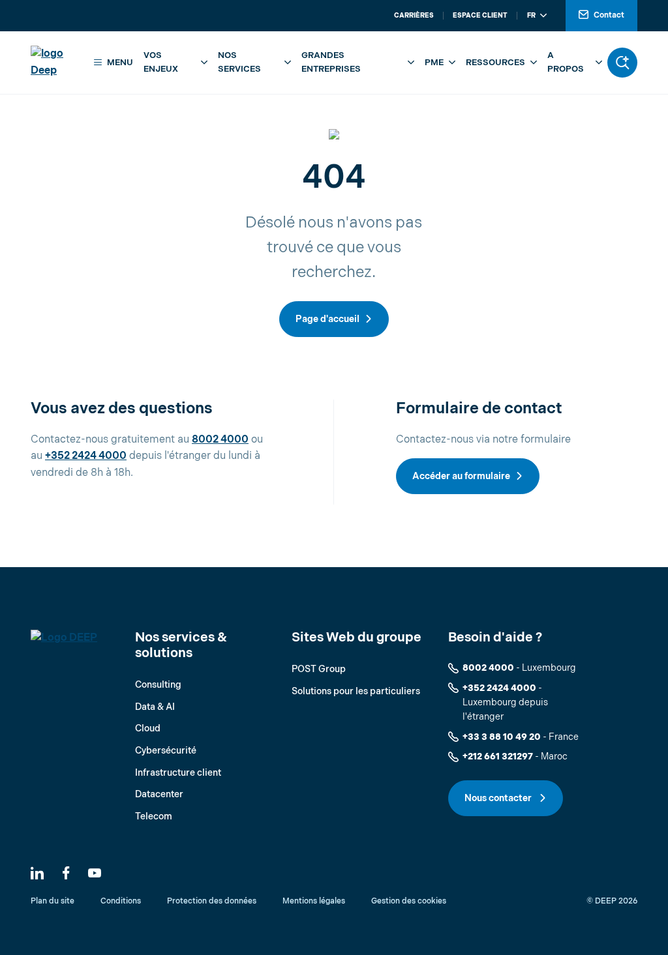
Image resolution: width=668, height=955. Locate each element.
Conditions (120, 901)
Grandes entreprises (331, 62)
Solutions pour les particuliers (356, 691)
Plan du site (52, 901)
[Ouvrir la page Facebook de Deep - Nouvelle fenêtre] (65, 872)
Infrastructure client (178, 772)
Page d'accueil (327, 319)
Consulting (158, 684)
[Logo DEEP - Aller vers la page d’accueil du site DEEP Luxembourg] (58, 62)
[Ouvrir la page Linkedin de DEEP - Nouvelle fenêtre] (37, 872)
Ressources (495, 62)
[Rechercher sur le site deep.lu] (622, 63)
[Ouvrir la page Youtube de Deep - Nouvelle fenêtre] (94, 872)
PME (434, 62)
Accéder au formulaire (461, 476)
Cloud (147, 728)
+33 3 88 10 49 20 (502, 736)
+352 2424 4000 (86, 456)
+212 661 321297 (498, 756)
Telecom (153, 816)
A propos (565, 62)
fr (531, 16)
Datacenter (159, 794)
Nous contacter (499, 798)
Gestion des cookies (408, 901)
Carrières (414, 16)
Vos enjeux (161, 62)
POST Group (319, 669)
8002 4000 (220, 439)
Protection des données (211, 901)
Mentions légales (313, 901)
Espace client (480, 16)
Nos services (239, 62)
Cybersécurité (165, 750)
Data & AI (155, 707)
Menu (120, 62)
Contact (609, 15)
